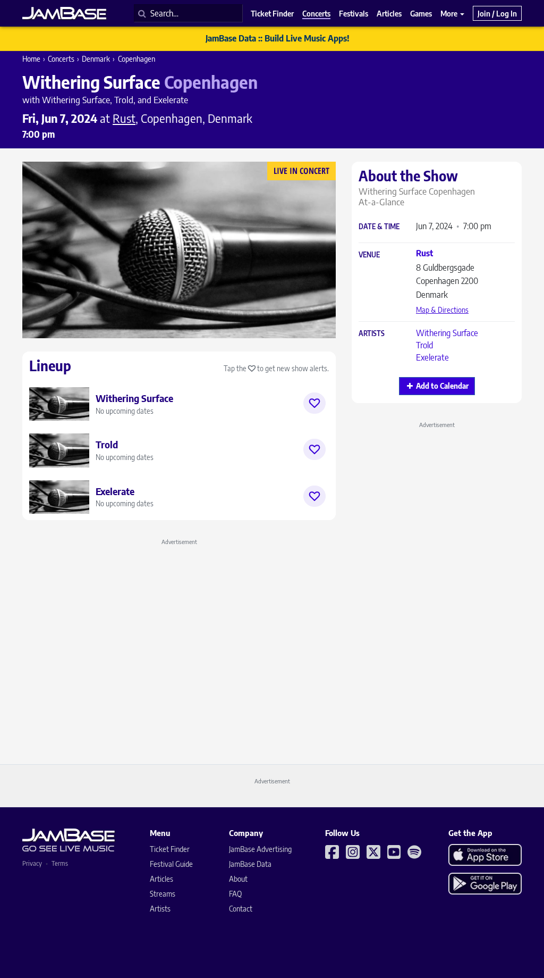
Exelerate (432, 357)
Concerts (61, 58)
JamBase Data (250, 863)
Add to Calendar (442, 385)
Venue (369, 255)
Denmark (96, 58)
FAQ (235, 893)
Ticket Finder (170, 849)
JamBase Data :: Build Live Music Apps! (278, 38)
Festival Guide (171, 863)
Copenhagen (136, 58)
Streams (162, 893)
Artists (372, 333)
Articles (161, 878)
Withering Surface (447, 333)
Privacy (32, 863)
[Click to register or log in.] (314, 403)
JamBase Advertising (260, 849)
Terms (60, 863)
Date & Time (379, 226)
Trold (424, 345)
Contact (240, 908)
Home (31, 58)
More (449, 13)
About (238, 878)
